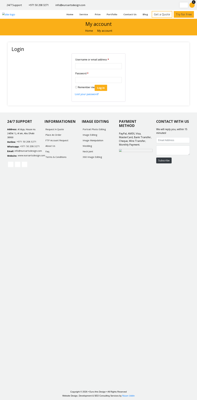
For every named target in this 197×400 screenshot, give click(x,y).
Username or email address (92, 59)
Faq (47, 151)
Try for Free (184, 14)
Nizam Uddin (128, 395)
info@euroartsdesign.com (70, 5)
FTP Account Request (56, 140)
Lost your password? (87, 94)
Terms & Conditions (55, 156)
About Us (50, 145)
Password (81, 73)
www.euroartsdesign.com (29, 155)
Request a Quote (54, 129)
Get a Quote (162, 14)
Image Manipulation (93, 140)
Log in (101, 88)
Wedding (87, 145)
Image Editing (90, 134)
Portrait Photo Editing (94, 129)
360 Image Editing (92, 156)
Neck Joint (88, 151)
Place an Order (53, 134)
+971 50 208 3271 (39, 5)
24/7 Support (14, 5)
